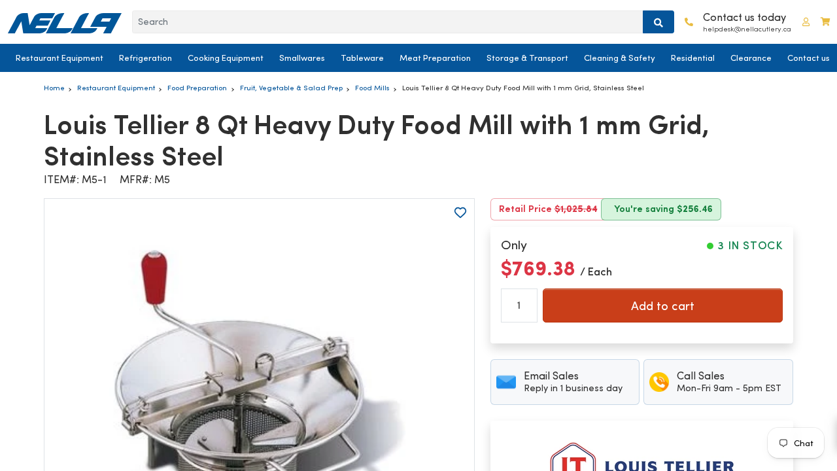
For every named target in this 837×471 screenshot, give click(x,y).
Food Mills (372, 88)
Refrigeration (145, 58)
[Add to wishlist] (460, 212)
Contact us (808, 58)
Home (54, 88)
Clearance (751, 58)
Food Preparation (197, 88)
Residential (693, 58)
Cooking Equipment (226, 58)
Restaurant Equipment (59, 58)
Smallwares (302, 58)
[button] (806, 21)
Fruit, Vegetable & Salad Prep (291, 88)
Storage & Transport (527, 58)
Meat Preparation (435, 58)
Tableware (362, 58)
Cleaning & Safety (619, 58)
